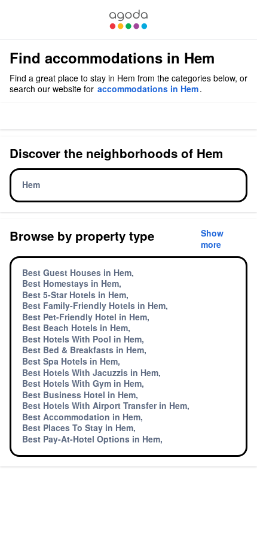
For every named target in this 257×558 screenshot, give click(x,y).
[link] (128, 19)
